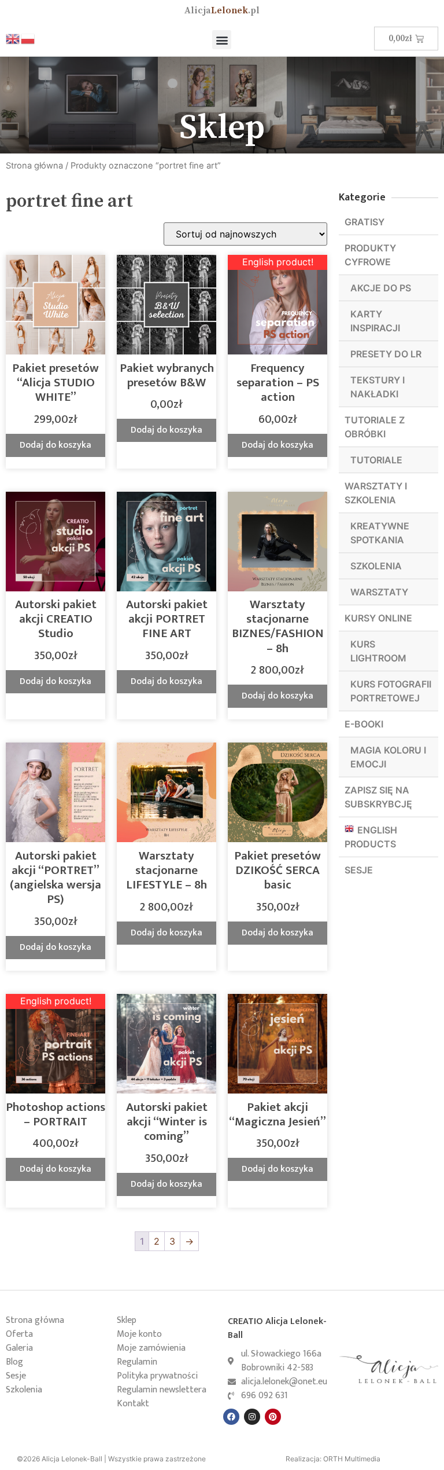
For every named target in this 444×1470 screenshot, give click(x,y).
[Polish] (28, 38)
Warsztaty (379, 592)
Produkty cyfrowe (370, 255)
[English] (13, 38)
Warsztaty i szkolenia (376, 493)
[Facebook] (231, 1417)
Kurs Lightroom (378, 651)
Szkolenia (376, 566)
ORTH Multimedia (351, 1458)
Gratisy (364, 222)
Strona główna (34, 165)
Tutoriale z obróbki (375, 427)
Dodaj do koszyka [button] (55, 445)
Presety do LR (385, 354)
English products (371, 837)
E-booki (364, 724)
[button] (221, 39)
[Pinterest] (273, 1417)
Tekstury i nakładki (377, 387)
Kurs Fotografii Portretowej (390, 691)
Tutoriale (376, 460)
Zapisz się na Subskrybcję (378, 797)
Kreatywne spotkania (379, 533)
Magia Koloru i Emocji (388, 757)
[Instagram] (252, 1417)
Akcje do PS (380, 288)
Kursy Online (378, 618)
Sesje (359, 870)
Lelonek (222, 10)
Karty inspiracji (375, 321)
